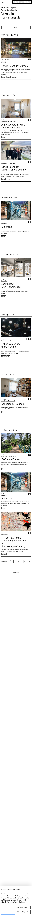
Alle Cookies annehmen (23, 907)
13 (26, 561)
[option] (11, 561)
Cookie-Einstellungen (8, 913)
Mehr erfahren (16, 58)
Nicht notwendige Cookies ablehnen (23, 912)
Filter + (16, 27)
